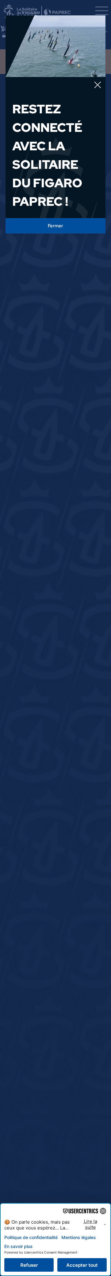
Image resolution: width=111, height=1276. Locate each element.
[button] (97, 85)
